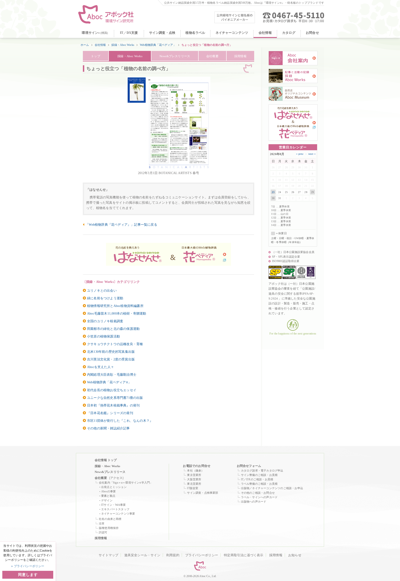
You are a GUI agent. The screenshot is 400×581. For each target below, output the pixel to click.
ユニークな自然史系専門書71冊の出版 (115, 398)
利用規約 (172, 555)
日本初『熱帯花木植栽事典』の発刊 (113, 405)
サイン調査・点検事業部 (202, 492)
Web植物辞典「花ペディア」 (158, 45)
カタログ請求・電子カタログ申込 (262, 470)
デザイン (106, 500)
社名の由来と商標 (110, 519)
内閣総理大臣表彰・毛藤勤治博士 (111, 374)
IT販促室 (192, 488)
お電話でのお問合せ (196, 466)
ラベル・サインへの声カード (259, 497)
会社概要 (212, 56)
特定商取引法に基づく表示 (243, 555)
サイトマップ (108, 555)
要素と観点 (108, 495)
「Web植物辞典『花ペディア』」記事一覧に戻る (121, 224)
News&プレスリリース (174, 56)
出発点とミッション (114, 487)
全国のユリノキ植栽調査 (105, 321)
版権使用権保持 (109, 528)
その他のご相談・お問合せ (258, 492)
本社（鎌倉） (195, 470)
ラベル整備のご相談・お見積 (259, 483)
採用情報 (240, 56)
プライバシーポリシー (201, 555)
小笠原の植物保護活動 (103, 336)
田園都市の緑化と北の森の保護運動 (113, 329)
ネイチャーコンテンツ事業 (118, 513)
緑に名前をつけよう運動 (105, 298)
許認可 (103, 532)
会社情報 (100, 45)
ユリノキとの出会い (102, 290)
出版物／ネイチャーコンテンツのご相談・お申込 (272, 488)
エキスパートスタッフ (115, 509)
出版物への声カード (253, 501)
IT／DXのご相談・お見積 (257, 479)
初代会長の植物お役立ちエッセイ (111, 390)
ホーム (85, 45)
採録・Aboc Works (122, 45)
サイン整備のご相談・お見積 (259, 475)
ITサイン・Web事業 (113, 504)
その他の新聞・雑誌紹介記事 (108, 428)
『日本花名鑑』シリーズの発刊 (110, 413)
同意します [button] (28, 575)
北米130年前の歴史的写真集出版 (111, 351)
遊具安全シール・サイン (142, 555)
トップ (95, 56)
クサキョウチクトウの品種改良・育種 (115, 344)
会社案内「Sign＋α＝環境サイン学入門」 (126, 482)
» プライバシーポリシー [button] (27, 566)
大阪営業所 (194, 479)
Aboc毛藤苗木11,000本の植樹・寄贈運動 (116, 313)
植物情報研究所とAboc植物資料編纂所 (115, 306)
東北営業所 (194, 483)
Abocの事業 (108, 491)
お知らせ (294, 555)
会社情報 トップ (106, 460)
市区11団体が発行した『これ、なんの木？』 (120, 420)
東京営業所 (194, 475)
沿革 (101, 523)
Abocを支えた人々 (100, 367)
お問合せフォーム (249, 466)
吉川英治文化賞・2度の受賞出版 (111, 359)
